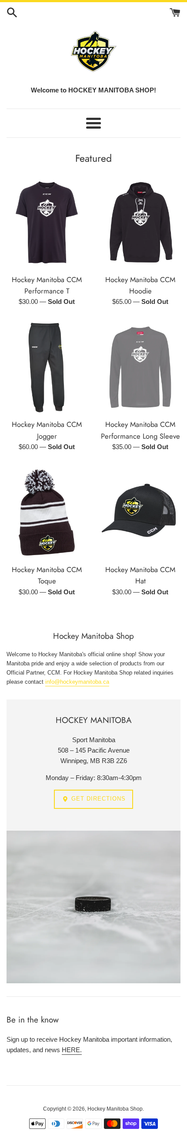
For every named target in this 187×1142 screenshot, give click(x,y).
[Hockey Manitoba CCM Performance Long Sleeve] (140, 367)
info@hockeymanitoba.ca (77, 681)
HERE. (72, 1049)
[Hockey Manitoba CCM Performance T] (47, 222)
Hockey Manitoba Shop (115, 1109)
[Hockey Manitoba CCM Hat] (140, 512)
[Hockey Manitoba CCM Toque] (47, 512)
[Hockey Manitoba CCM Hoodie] (140, 222)
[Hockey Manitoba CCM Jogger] (47, 367)
